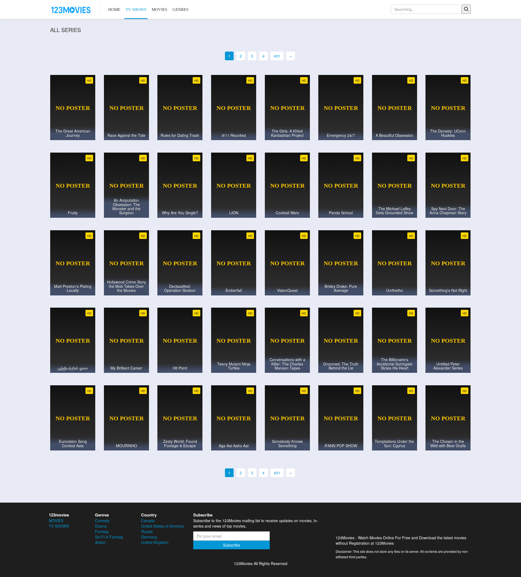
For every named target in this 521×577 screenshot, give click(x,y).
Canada (148, 520)
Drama (101, 526)
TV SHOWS (136, 9)
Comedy (102, 520)
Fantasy (102, 531)
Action (100, 542)
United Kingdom (155, 542)
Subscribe (231, 545)
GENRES (180, 9)
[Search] (466, 9)
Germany (149, 537)
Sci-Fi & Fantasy (109, 537)
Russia (147, 531)
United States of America (162, 526)
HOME (114, 9)
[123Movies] (71, 9)
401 (277, 56)
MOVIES (159, 9)
